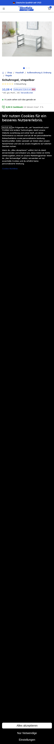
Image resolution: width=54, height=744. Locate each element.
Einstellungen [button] (27, 739)
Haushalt (19, 72)
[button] (24, 89)
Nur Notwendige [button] (27, 733)
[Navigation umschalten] (3, 8)
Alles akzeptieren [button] (27, 725)
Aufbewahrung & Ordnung (39, 72)
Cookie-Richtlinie (10, 168)
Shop (9, 72)
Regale (8, 75)
